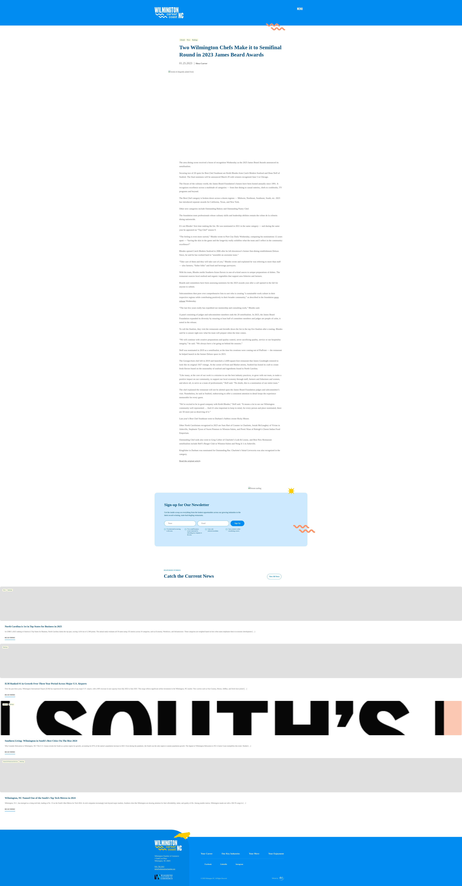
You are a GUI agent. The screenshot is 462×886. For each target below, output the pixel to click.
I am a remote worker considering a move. (234, 530)
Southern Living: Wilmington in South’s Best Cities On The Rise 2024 (41, 740)
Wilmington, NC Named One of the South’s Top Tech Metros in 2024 (40, 798)
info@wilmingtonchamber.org (165, 869)
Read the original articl (189, 461)
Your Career (206, 853)
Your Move (254, 853)
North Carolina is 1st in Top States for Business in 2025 (33, 626)
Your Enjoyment (276, 853)
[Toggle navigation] (302, 8)
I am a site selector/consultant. (213, 530)
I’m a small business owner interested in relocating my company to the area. (194, 532)
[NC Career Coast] (169, 12)
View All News (274, 576)
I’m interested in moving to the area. (174, 530)
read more (10, 638)
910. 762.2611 (159, 867)
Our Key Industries (231, 853)
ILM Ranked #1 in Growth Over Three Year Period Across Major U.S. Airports (46, 683)
